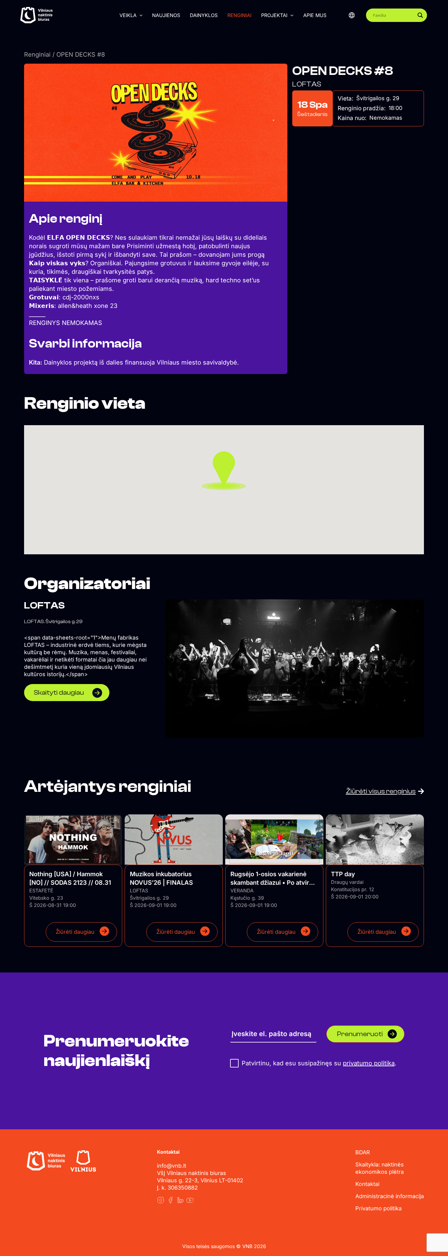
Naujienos (166, 15)
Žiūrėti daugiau (75, 932)
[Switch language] (351, 15)
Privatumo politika (378, 1208)
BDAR (362, 1152)
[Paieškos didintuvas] (420, 15)
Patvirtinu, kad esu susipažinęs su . (318, 1063)
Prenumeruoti (360, 1034)
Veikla (128, 15)
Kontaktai (367, 1184)
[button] (140, 15)
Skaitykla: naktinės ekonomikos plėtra (379, 1168)
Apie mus (314, 15)
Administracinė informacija (389, 1196)
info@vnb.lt (171, 1166)
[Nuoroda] (160, 1200)
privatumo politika (369, 1063)
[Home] (45, 1161)
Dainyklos (204, 15)
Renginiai (239, 15)
